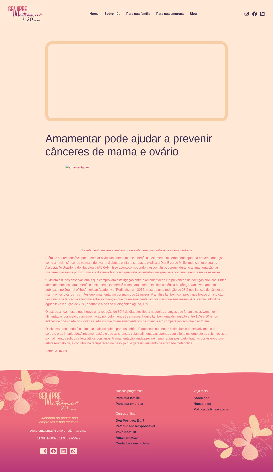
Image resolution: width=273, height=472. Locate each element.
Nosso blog (202, 403)
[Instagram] (246, 14)
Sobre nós (112, 13)
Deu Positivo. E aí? (130, 420)
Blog (193, 13)
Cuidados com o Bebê (132, 443)
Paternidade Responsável (135, 426)
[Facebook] (254, 14)
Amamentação (127, 437)
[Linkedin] (262, 14)
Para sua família (138, 13)
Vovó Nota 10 (126, 432)
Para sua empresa (170, 13)
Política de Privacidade (211, 409)
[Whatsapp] (73, 451)
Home (94, 13)
